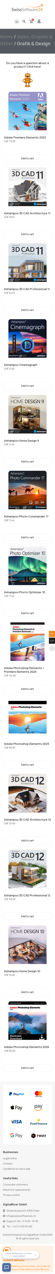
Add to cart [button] (27, 158)
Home (6, 36)
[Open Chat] (6, 1267)
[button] (16, 21)
